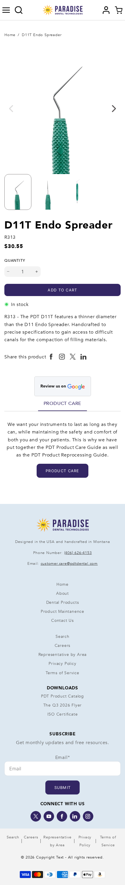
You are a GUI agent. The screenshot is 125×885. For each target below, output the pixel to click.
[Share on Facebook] (51, 357)
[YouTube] (49, 816)
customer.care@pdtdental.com (69, 563)
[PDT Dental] (62, 9)
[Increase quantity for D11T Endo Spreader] (37, 271)
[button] (6, 10)
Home (9, 35)
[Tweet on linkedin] (84, 357)
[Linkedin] (75, 816)
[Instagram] (88, 816)
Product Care (63, 403)
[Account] (106, 10)
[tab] (62, 403)
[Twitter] (36, 816)
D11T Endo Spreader (41, 35)
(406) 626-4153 (78, 552)
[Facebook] (62, 816)
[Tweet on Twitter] (73, 357)
